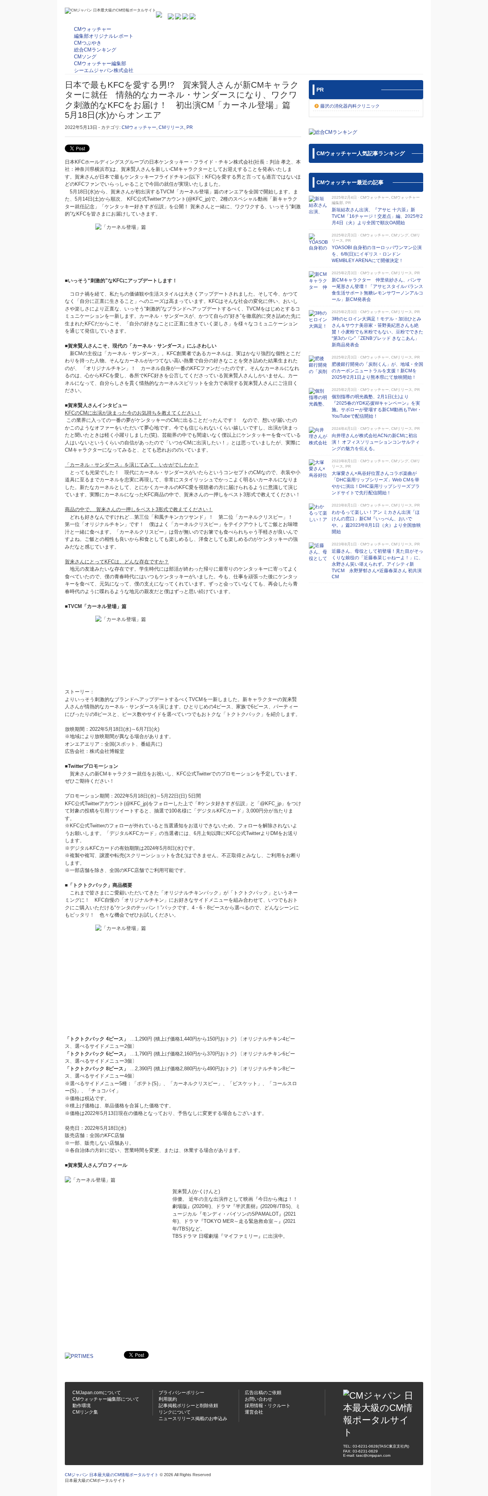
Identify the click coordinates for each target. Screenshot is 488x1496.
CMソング (399, 235)
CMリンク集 (85, 1412)
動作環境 (81, 1405)
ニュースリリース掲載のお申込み (193, 1418)
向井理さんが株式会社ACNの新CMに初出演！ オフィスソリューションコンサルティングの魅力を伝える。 (376, 442)
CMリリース (171, 127)
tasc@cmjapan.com (373, 1455)
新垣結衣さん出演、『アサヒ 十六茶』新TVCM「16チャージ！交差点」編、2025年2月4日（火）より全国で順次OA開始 (377, 216)
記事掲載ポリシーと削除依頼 (188, 1405)
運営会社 (254, 1412)
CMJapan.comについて (96, 1392)
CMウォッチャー (139, 127)
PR (189, 127)
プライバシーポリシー (181, 1392)
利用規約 (168, 1399)
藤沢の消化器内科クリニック (350, 106)
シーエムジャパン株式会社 (103, 70)
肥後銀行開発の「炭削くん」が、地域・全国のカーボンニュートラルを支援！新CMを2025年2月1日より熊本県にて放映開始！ (377, 371)
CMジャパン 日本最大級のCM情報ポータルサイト (112, 1474)
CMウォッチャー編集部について (105, 1399)
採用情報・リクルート (268, 1405)
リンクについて (175, 1412)
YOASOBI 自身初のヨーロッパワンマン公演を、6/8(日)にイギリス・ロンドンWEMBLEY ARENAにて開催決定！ (377, 254)
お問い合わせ (258, 1399)
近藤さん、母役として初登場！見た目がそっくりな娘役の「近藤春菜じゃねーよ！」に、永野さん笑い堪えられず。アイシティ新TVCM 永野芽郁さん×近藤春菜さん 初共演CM (377, 564)
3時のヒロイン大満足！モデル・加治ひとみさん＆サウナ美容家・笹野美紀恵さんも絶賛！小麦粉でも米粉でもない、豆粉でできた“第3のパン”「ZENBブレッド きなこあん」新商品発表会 (377, 331)
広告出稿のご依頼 (263, 1392)
